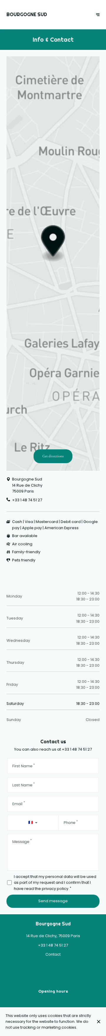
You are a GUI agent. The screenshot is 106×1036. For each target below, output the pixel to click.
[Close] (98, 1021)
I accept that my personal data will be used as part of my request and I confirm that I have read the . (55, 882)
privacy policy (55, 888)
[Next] (98, 15)
